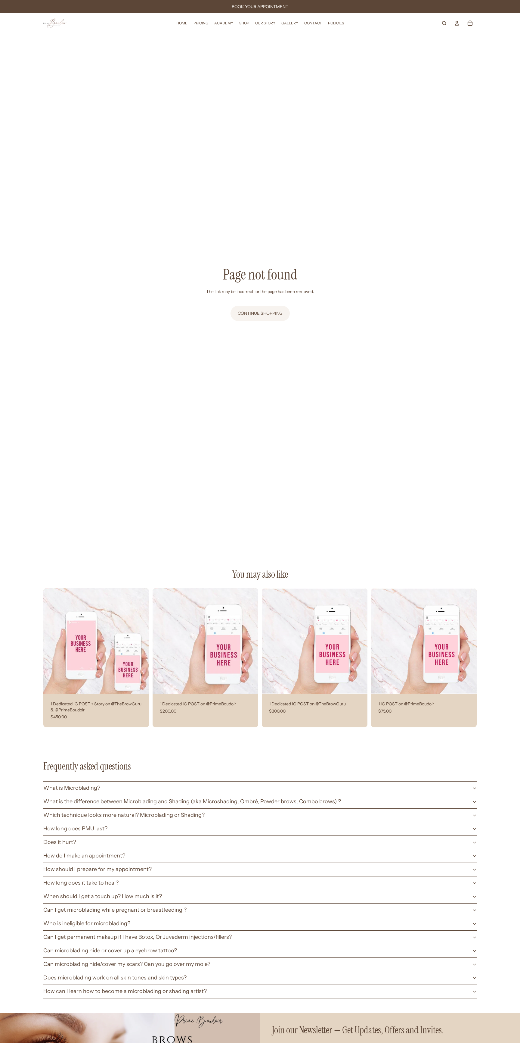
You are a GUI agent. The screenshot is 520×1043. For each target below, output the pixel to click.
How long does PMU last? (75, 828)
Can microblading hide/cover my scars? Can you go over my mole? (126, 964)
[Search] (444, 23)
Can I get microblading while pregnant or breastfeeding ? (115, 910)
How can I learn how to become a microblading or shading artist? (125, 991)
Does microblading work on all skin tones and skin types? (115, 977)
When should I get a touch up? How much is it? (102, 896)
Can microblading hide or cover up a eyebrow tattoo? (110, 950)
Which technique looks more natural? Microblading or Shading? (124, 815)
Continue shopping (260, 313)
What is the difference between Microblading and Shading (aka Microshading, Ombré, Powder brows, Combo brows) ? (192, 801)
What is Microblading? (71, 788)
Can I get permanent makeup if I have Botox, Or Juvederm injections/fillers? (137, 937)
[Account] (456, 23)
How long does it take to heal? (81, 882)
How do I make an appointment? (84, 855)
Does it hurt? (59, 842)
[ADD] (139, 684)
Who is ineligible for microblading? (86, 923)
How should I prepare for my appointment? (97, 869)
